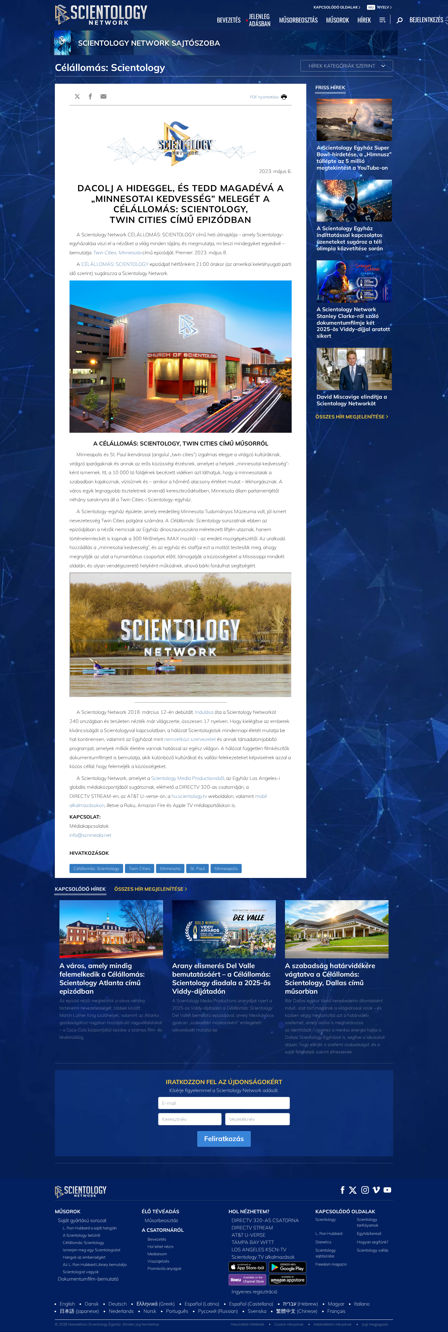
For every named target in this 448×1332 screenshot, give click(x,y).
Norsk (150, 1311)
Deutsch (117, 1304)
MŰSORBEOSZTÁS (298, 20)
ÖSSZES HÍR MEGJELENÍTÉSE (350, 417)
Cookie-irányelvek (289, 1324)
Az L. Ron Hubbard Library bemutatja (94, 1264)
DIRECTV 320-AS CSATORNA (265, 1220)
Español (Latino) (202, 1304)
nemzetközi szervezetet (190, 739)
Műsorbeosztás (161, 1220)
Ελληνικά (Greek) (156, 1304)
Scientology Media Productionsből (187, 778)
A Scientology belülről (81, 1235)
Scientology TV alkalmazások (263, 1257)
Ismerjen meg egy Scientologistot (91, 1249)
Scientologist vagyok (81, 1271)
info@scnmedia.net (90, 835)
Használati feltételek (247, 1324)
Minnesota (170, 868)
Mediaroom (157, 1253)
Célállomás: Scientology (96, 868)
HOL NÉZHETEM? (249, 1211)
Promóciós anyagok (164, 1268)
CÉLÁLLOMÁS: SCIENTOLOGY (114, 264)
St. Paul (197, 868)
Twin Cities (139, 868)
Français (336, 1311)
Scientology (325, 1219)
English (67, 1304)
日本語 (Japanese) (79, 1311)
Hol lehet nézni (160, 1246)
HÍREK (364, 20)
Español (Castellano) (251, 1304)
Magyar (336, 1304)
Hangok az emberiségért (84, 1257)
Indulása (204, 712)
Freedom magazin (331, 1264)
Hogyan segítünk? (372, 1241)
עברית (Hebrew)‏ (300, 1304)
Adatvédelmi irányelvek (333, 1324)
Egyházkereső (369, 1233)
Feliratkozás (224, 1138)
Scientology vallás (372, 1250)
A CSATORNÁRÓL (163, 1230)
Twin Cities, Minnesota (117, 252)
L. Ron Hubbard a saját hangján (90, 1227)
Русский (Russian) (218, 1311)
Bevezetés (157, 1239)
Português (177, 1311)
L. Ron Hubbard (328, 1233)
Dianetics (323, 1241)
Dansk (92, 1304)
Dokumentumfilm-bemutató (88, 1279)
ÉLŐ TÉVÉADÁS (160, 1211)
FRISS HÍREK (330, 87)
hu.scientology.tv (189, 796)
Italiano (362, 1304)
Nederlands (121, 1311)
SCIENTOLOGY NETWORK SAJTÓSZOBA (149, 43)
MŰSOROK (337, 20)
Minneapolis (226, 868)
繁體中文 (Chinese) (297, 1311)
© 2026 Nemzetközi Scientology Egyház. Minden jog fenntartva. (107, 1324)
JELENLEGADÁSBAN (260, 20)
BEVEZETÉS (228, 20)
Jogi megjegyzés (375, 1324)
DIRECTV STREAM (252, 1228)
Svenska (257, 1311)
